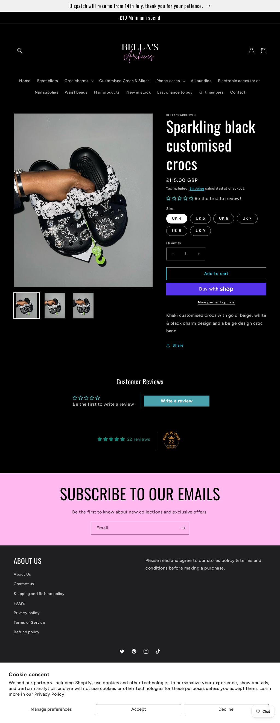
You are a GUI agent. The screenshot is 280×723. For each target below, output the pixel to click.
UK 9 (200, 230)
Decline (226, 709)
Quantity (173, 243)
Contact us (24, 584)
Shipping (196, 188)
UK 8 (177, 230)
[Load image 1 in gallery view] (26, 305)
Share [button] (178, 345)
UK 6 (223, 218)
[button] (20, 51)
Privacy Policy (49, 694)
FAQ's (19, 603)
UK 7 (247, 218)
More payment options (216, 302)
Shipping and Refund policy (39, 593)
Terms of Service (29, 622)
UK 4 (177, 218)
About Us (22, 574)
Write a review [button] (176, 400)
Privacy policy (27, 613)
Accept (138, 709)
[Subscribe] (183, 528)
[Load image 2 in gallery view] (55, 305)
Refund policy (27, 632)
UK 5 (200, 218)
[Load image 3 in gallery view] (83, 305)
